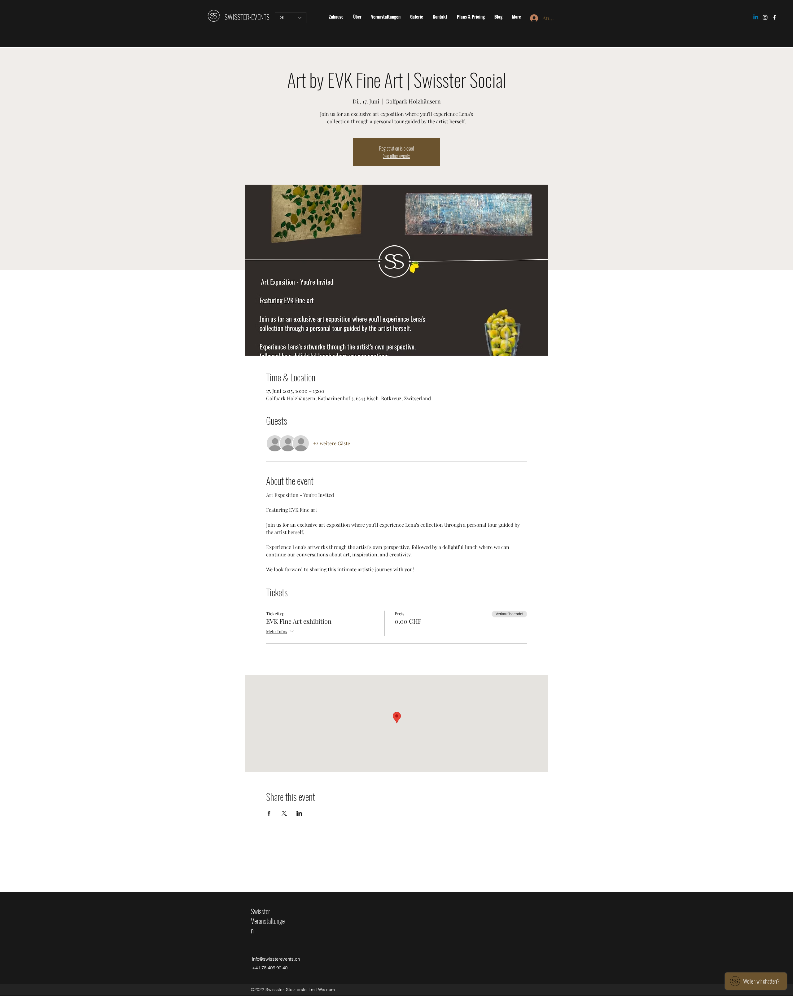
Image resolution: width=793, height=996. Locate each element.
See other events (396, 156)
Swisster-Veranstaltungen (268, 920)
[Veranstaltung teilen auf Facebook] (269, 813)
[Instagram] (765, 17)
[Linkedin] (756, 17)
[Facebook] (774, 17)
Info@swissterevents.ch (276, 959)
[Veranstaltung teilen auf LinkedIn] (299, 813)
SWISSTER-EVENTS (247, 17)
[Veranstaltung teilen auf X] (284, 813)
